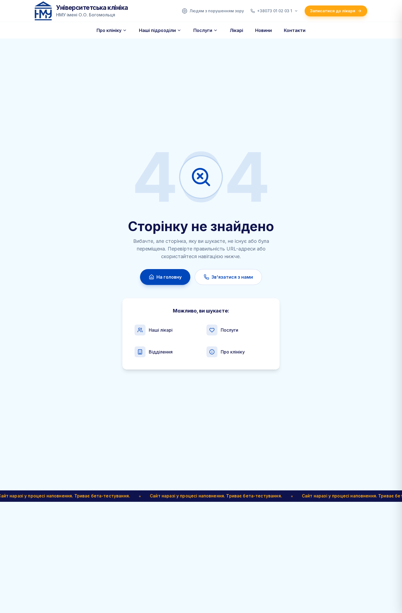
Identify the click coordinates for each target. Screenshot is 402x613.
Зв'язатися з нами (232, 277)
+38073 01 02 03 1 (274, 10)
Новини (263, 30)
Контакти (294, 30)
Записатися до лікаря (332, 10)
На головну (169, 277)
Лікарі (236, 30)
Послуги (202, 30)
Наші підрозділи (157, 30)
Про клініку (109, 30)
